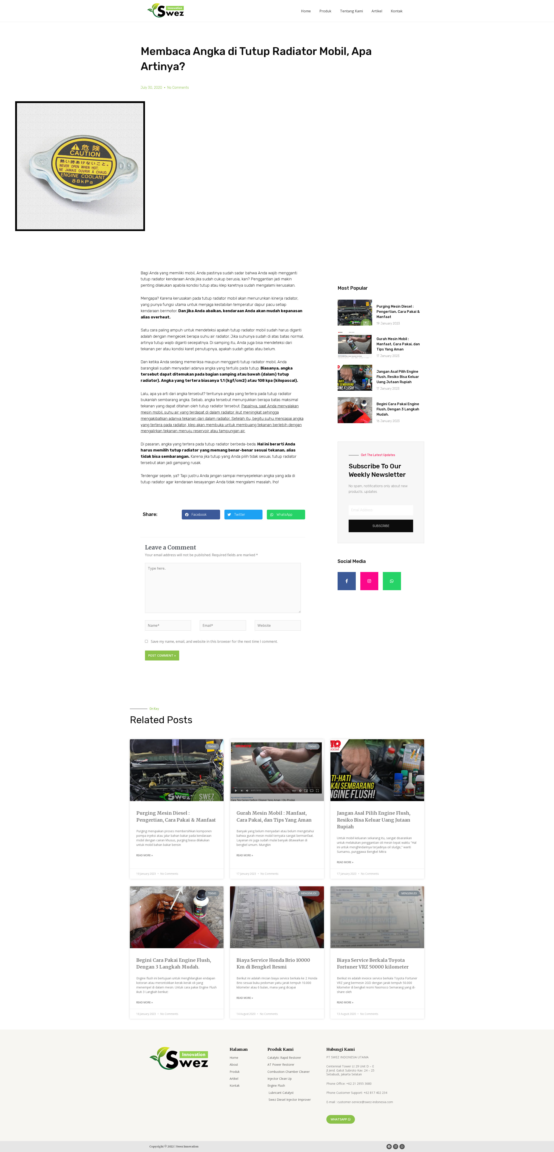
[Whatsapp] (402, 1146)
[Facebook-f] (347, 581)
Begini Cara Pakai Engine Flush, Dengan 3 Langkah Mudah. (398, 409)
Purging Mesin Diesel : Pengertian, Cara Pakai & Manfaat (398, 311)
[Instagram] (369, 581)
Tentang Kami (351, 11)
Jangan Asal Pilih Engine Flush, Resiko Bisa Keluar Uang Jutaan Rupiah (398, 377)
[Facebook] (389, 1146)
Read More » (144, 855)
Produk (325, 11)
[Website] (278, 626)
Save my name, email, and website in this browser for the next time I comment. (214, 641)
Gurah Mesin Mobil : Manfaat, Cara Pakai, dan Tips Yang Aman (398, 344)
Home (306, 11)
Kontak (397, 11)
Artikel (377, 11)
